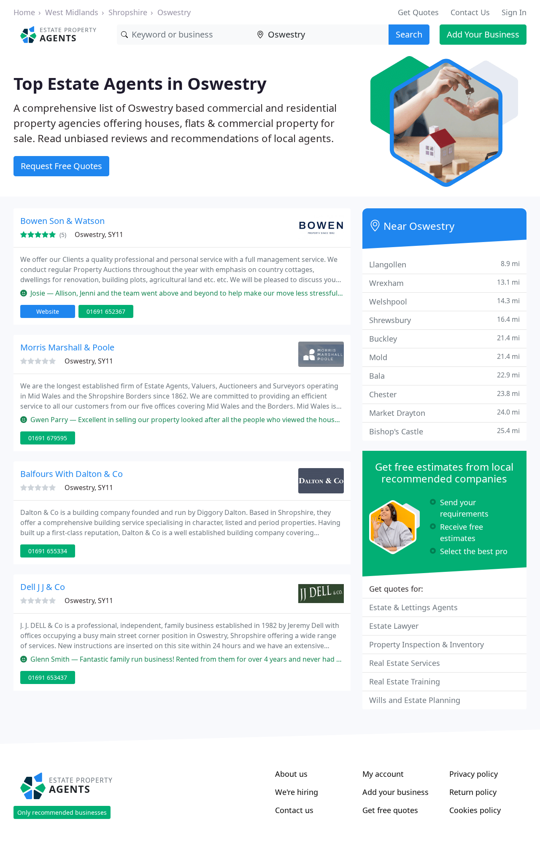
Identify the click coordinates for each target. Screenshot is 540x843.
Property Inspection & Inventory (426, 644)
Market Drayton (444, 412)
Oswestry (174, 12)
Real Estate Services (404, 663)
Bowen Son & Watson (62, 220)
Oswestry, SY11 (99, 234)
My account (383, 774)
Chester (444, 394)
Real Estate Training (404, 681)
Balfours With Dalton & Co (71, 473)
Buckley (444, 338)
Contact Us (470, 12)
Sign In (514, 12)
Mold (444, 357)
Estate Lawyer (393, 626)
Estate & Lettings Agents (413, 607)
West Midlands (71, 12)
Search (409, 34)
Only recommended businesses (62, 812)
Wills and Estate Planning (414, 700)
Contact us (294, 810)
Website (47, 311)
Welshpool (444, 301)
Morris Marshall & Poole (67, 347)
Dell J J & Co (42, 587)
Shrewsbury (444, 320)
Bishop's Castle (444, 431)
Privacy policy (473, 774)
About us (291, 774)
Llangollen (444, 264)
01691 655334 (47, 551)
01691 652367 (105, 311)
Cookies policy (475, 810)
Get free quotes (390, 810)
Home (24, 12)
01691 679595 (47, 438)
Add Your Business (483, 34)
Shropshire (127, 12)
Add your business (395, 792)
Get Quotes (418, 12)
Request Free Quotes (61, 166)
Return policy (473, 792)
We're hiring (296, 792)
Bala (444, 375)
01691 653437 (47, 677)
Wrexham (444, 282)
